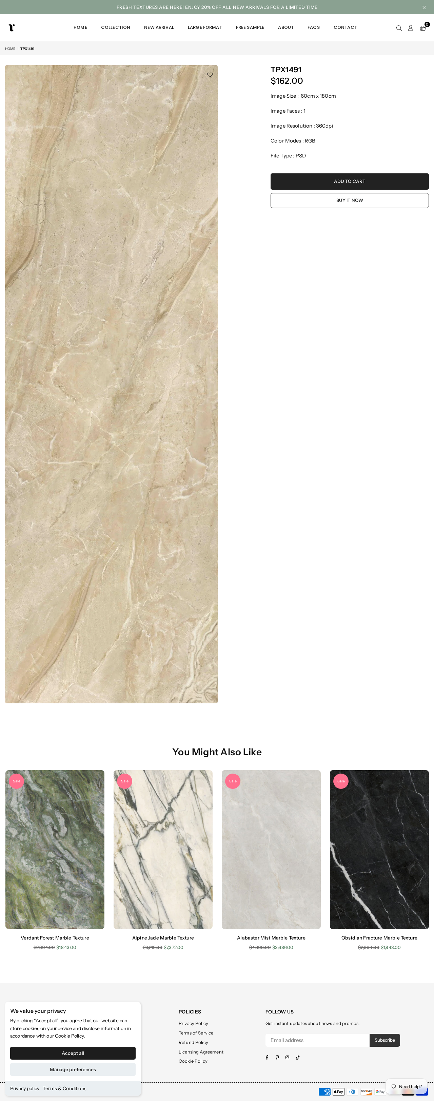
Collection (116, 27)
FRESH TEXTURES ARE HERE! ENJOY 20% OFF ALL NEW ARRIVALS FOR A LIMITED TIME (217, 7)
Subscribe (385, 1040)
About (286, 27)
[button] (423, 28)
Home (80, 27)
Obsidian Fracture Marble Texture (379, 938)
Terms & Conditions (64, 1088)
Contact (345, 27)
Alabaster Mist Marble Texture (271, 938)
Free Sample (250, 27)
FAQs (314, 27)
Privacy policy (24, 1088)
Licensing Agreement (201, 1052)
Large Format (205, 27)
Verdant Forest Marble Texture (55, 938)
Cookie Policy (69, 1036)
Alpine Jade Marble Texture (163, 938)
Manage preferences (73, 1069)
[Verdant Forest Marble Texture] (54, 849)
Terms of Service (196, 1033)
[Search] (399, 28)
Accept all (73, 1053)
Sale (16, 781)
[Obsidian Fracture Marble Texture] (379, 849)
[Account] (411, 28)
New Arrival (159, 27)
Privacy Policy (193, 1023)
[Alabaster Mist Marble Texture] (271, 849)
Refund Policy (193, 1042)
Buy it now (349, 200)
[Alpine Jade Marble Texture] (163, 849)
